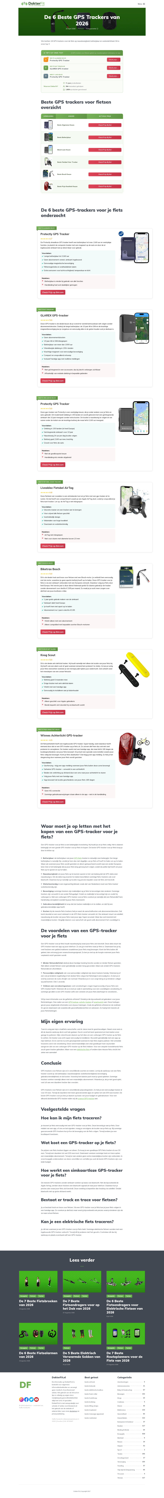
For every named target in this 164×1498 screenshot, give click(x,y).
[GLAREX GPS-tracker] (134, 343)
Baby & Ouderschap (124, 1390)
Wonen (120, 1478)
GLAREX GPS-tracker (54, 315)
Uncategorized (122, 1458)
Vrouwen (120, 1474)
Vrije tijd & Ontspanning (126, 1470)
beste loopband (90, 1410)
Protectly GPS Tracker (54, 234)
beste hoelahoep (91, 1398)
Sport (119, 1450)
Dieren (119, 1406)
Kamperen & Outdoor (125, 1422)
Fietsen (81, 29)
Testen (41, 1296)
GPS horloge (73, 1002)
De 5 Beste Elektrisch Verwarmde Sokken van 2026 (81, 1356)
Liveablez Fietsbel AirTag (56, 487)
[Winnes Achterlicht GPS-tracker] (134, 765)
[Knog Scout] (134, 687)
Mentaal (120, 1438)
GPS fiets (78, 858)
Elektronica (121, 1410)
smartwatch (99, 1002)
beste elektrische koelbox (94, 1390)
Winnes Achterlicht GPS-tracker (61, 735)
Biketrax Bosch (50, 569)
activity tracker (85, 1002)
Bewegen (120, 1394)
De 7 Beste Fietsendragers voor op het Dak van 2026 (81, 1304)
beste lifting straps (91, 1406)
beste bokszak (90, 1386)
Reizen (119, 1442)
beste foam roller (91, 1394)
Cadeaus (120, 1402)
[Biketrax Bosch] (134, 588)
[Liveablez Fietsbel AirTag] (134, 518)
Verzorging (121, 1462)
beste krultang (90, 1402)
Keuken (120, 1426)
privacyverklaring (58, 1414)
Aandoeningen (122, 1382)
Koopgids (23, 1296)
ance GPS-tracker (87, 1098)
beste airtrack (90, 1382)
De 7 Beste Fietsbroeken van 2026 (38, 1303)
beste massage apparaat (94, 1414)
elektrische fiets (83, 1049)
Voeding (120, 1466)
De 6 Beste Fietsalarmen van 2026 (38, 1355)
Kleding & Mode (123, 1430)
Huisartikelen (122, 1418)
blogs (119, 1398)
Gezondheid (121, 1414)
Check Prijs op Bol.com (53, 292)
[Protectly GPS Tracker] (134, 264)
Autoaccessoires (123, 1386)
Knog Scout (47, 655)
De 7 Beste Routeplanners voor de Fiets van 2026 (124, 1356)
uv (79, 1098)
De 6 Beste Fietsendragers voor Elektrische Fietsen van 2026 (125, 1306)
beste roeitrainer (91, 1418)
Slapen (120, 1446)
